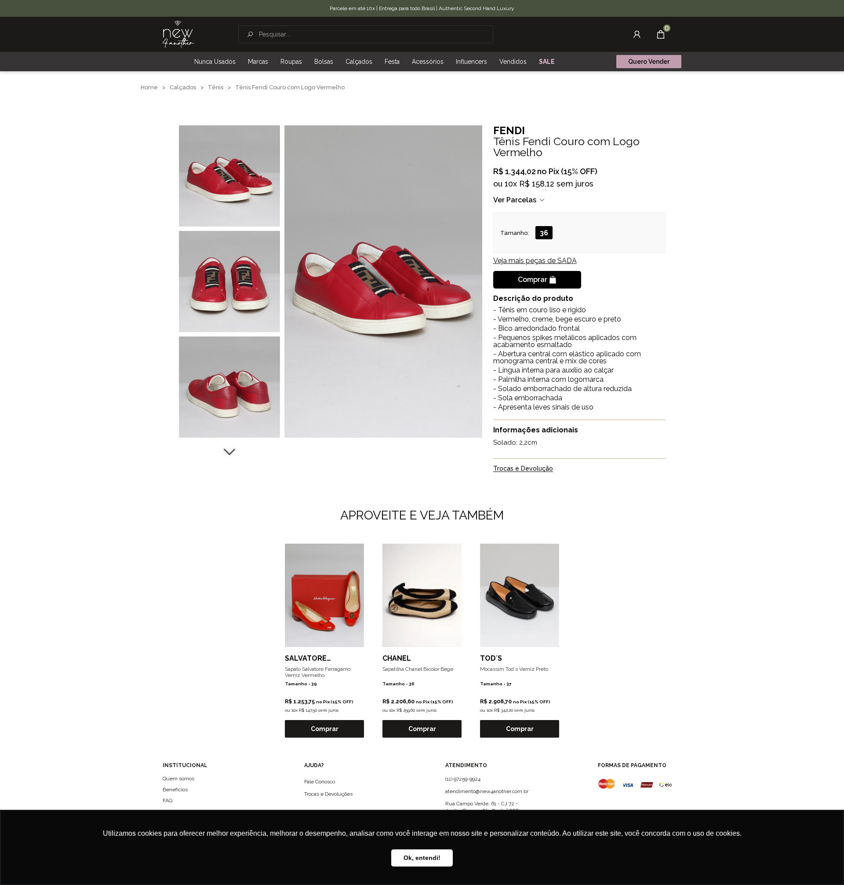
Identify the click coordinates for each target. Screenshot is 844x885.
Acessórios (428, 61)
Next (229, 451)
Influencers (471, 61)
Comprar (532, 279)
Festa (392, 61)
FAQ (167, 800)
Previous (229, 114)
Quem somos (178, 778)
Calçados (359, 61)
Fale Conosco (319, 782)
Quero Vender (648, 61)
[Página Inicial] (178, 34)
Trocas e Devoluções (328, 794)
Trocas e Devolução (523, 468)
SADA (535, 260)
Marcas (258, 61)
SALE (547, 61)
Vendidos (513, 61)
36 (544, 233)
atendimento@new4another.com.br (486, 791)
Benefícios (175, 789)
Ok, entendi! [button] (422, 857)
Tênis (215, 87)
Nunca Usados (215, 61)
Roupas (291, 61)
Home (149, 87)
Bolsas (323, 61)
